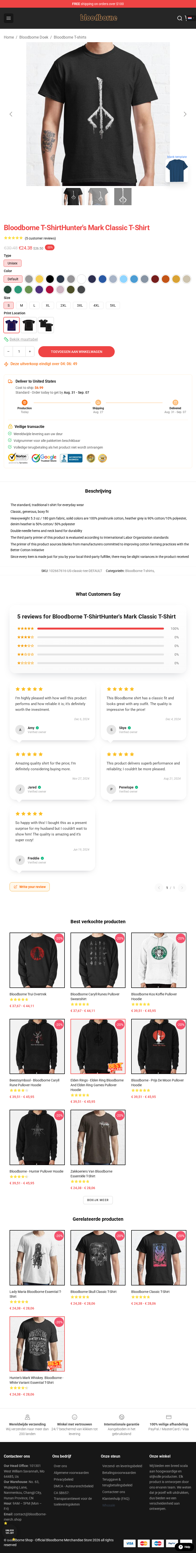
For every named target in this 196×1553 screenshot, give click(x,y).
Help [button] (187, 1547)
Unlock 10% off (9, 1531)
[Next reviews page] (182, 887)
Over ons (60, 1466)
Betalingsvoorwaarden (119, 1473)
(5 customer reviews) (40, 238)
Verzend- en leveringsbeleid (122, 1466)
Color (8, 271)
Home (9, 37)
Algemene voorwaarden (71, 1473)
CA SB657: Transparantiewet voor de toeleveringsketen (73, 1498)
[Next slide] (185, 114)
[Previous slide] (11, 114)
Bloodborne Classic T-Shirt (150, 1292)
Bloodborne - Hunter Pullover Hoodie (36, 1171)
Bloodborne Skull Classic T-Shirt (94, 1292)
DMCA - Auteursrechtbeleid (73, 1486)
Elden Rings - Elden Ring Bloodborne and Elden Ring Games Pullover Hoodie (97, 1085)
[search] (180, 18)
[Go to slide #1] (73, 196)
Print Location (14, 313)
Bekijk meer (98, 1200)
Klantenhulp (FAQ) (116, 1498)
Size (7, 298)
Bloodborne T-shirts (70, 37)
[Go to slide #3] (122, 196)
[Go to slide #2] (98, 196)
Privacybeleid (63, 1479)
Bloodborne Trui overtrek (28, 994)
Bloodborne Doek (33, 37)
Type (7, 255)
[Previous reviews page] (159, 887)
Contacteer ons (113, 1492)
